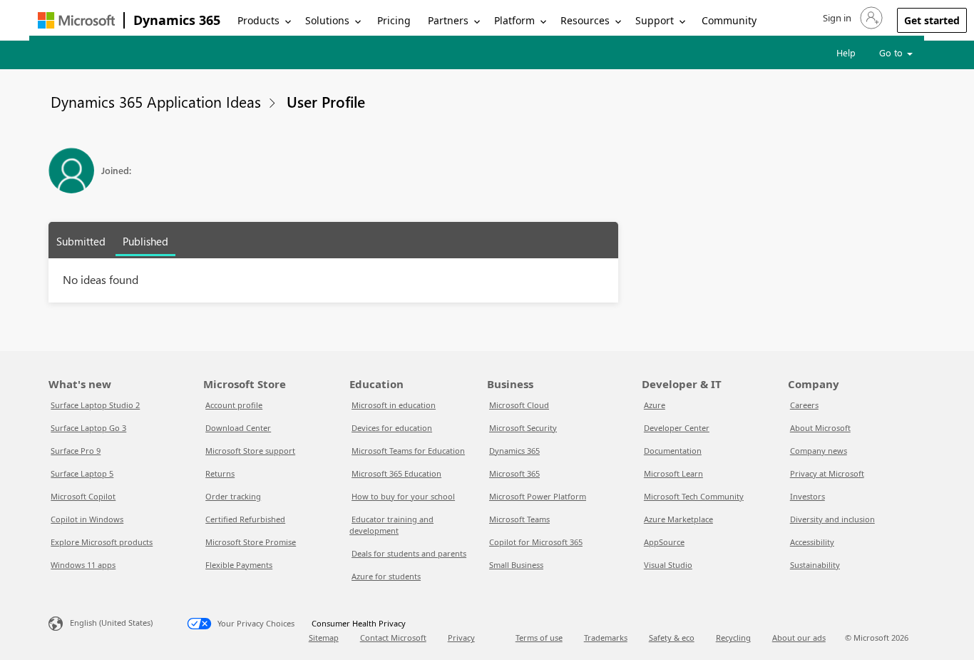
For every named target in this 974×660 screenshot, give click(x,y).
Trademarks (605, 637)
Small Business (516, 564)
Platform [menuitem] (514, 20)
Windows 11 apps (83, 564)
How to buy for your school (403, 496)
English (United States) (111, 622)
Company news (818, 450)
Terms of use (539, 637)
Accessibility (812, 542)
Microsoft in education (394, 405)
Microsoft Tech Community (694, 496)
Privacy (461, 637)
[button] (851, 18)
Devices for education (392, 427)
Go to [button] (892, 52)
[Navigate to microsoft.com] (76, 20)
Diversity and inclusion (832, 519)
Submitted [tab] (81, 241)
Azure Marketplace (678, 519)
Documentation (673, 450)
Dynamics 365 (176, 20)
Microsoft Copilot (83, 496)
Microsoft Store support (250, 450)
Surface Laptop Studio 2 (95, 405)
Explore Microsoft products (102, 542)
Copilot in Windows (87, 519)
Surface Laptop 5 (82, 473)
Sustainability (815, 564)
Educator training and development (391, 525)
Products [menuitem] (258, 20)
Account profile (233, 405)
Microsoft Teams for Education (408, 450)
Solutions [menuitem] (327, 20)
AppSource (664, 542)
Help (846, 52)
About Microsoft (820, 427)
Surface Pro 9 (76, 450)
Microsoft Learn (673, 473)
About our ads (799, 637)
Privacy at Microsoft (827, 473)
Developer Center (676, 427)
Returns (220, 473)
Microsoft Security (523, 427)
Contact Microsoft (393, 637)
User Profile (326, 101)
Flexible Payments (238, 564)
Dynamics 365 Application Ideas (156, 101)
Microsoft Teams (519, 519)
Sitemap (324, 637)
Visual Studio (668, 564)
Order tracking (233, 496)
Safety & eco (671, 637)
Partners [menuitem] (448, 20)
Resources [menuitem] (585, 20)
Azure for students (386, 576)
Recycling (733, 637)
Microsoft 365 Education (396, 473)
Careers (804, 405)
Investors (807, 496)
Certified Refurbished (245, 519)
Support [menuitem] (654, 20)
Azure (654, 405)
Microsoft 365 (514, 473)
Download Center (238, 427)
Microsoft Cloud (519, 405)
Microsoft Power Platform (537, 496)
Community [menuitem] (729, 20)
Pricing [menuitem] (394, 20)
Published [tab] (145, 241)
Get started (932, 20)
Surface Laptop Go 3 (88, 427)
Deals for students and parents (409, 553)
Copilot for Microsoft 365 (536, 542)
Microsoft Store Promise (250, 542)
